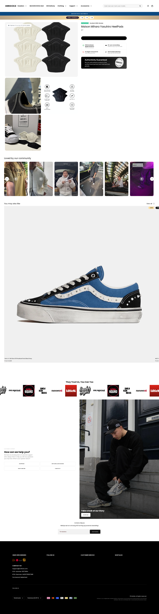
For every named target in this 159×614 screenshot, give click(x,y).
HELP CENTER (21, 468)
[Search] (140, 6)
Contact (58, 468)
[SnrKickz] (11, 6)
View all (149, 204)
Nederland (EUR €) (33, 598)
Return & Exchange (58, 463)
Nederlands (17, 598)
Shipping (22, 463)
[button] (152, 6)
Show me (85, 515)
